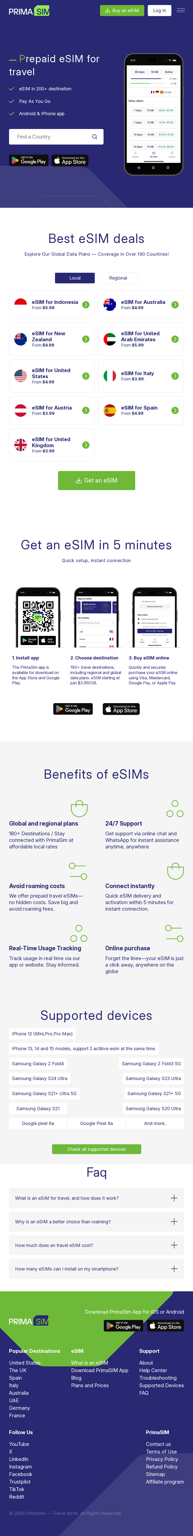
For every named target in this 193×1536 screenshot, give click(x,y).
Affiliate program (165, 1482)
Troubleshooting (158, 1378)
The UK (17, 1370)
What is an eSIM (89, 1363)
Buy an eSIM (125, 10)
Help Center (153, 1370)
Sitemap (155, 1474)
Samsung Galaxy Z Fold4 (38, 1063)
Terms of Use (161, 1452)
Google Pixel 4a (96, 1123)
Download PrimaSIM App (99, 1370)
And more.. (155, 1123)
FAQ (144, 1393)
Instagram (20, 1467)
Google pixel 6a (38, 1123)
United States (25, 1363)
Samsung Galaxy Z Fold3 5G (151, 1063)
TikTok (16, 1489)
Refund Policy (162, 1467)
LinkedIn (18, 1459)
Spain (15, 1378)
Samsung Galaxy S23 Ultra (153, 1078)
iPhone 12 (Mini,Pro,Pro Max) (42, 1033)
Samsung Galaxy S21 (38, 1108)
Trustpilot (20, 1482)
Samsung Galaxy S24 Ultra (39, 1078)
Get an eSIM (100, 480)
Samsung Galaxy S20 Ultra (153, 1108)
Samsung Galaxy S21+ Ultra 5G (44, 1093)
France (17, 1416)
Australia (19, 1393)
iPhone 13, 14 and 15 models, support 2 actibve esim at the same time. (84, 1048)
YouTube (19, 1444)
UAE (14, 1400)
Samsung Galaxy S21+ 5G (154, 1093)
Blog (76, 1378)
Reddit (16, 1497)
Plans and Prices (90, 1385)
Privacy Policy (162, 1459)
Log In (159, 10)
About (146, 1363)
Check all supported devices (96, 1149)
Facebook (20, 1474)
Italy (14, 1385)
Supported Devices (161, 1385)
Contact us (158, 1444)
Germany (19, 1408)
